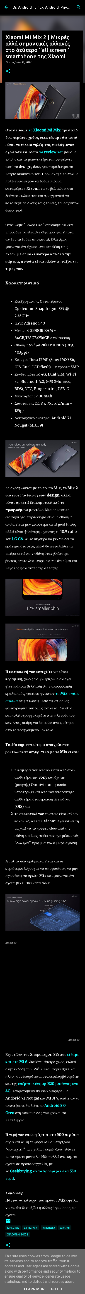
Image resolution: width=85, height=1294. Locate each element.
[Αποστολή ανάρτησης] (8, 1222)
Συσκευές (30, 1227)
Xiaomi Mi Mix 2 (17, 1234)
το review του (51, 152)
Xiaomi (65, 1227)
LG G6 (17, 539)
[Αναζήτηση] (78, 7)
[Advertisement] (42, 991)
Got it (57, 1289)
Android (49, 1227)
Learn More (35, 1289)
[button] (8, 71)
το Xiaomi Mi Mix (45, 130)
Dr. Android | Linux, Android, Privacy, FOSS (48, 7)
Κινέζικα (13, 1227)
